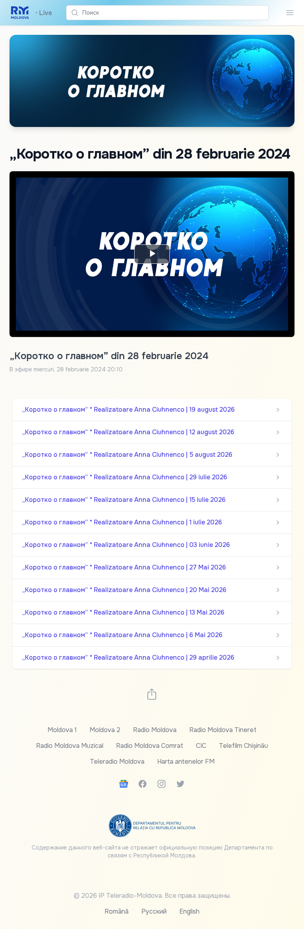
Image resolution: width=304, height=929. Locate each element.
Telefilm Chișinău (243, 746)
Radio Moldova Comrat (149, 746)
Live (43, 13)
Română (116, 911)
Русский (154, 911)
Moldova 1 (62, 730)
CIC (201, 746)
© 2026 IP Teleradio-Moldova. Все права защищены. (152, 895)
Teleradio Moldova (117, 761)
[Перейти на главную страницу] (20, 13)
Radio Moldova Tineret (222, 730)
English (189, 911)
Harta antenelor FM (186, 761)
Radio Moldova (155, 730)
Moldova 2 (104, 730)
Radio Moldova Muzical (69, 746)
